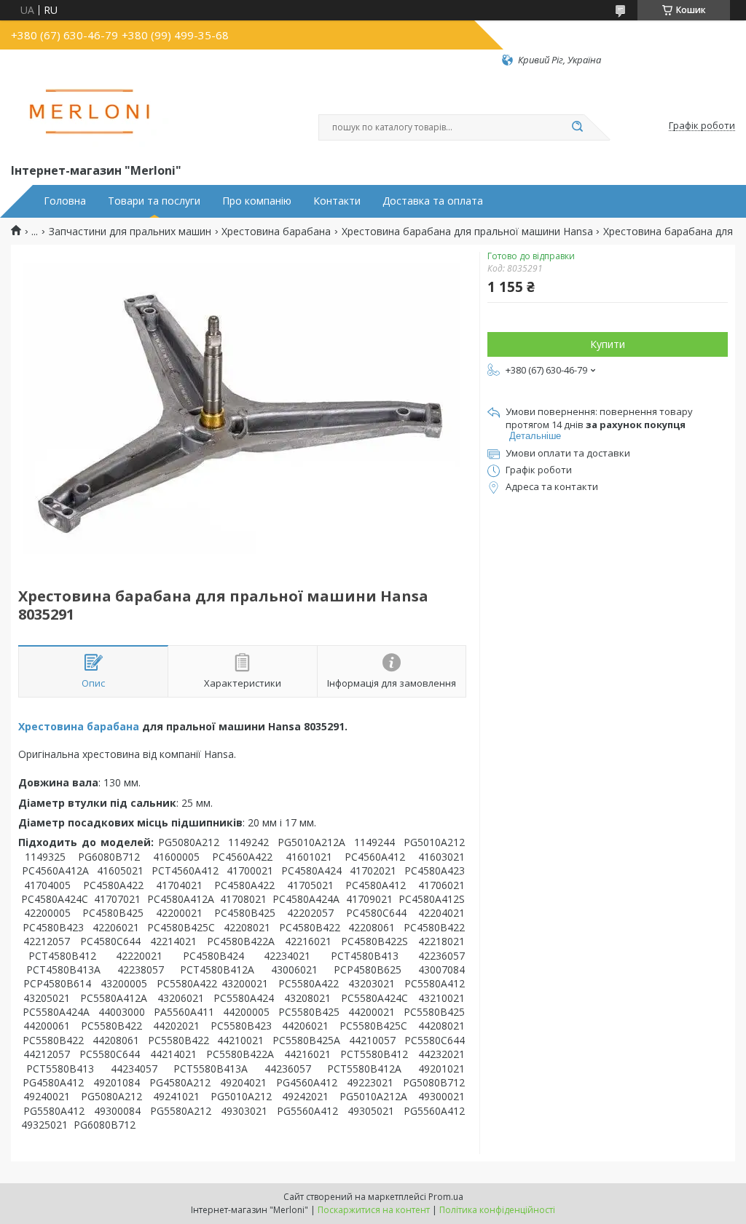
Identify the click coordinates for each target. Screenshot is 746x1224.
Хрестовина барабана (276, 231)
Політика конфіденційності (497, 1210)
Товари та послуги (154, 201)
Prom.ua (445, 1197)
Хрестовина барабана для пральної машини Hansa (467, 231)
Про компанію (256, 201)
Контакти (337, 201)
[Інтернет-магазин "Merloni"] (91, 113)
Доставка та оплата (432, 201)
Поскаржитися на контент (374, 1210)
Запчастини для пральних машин (130, 231)
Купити (607, 344)
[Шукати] (577, 127)
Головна (65, 201)
